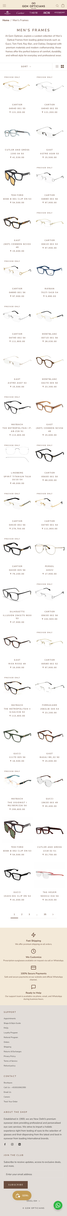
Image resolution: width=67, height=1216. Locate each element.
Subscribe (15, 1184)
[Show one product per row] (57, 66)
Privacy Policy (10, 1056)
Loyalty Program (11, 1032)
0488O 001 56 (17, 292)
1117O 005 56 (17, 757)
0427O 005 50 (49, 383)
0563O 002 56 (49, 615)
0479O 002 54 (17, 338)
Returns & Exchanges (13, 1051)
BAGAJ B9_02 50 (50, 757)
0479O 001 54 (49, 525)
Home (5, 20)
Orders (6, 1042)
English (32, 1201)
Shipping (7, 1047)
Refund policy (9, 1065)
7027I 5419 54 (49, 292)
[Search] (57, 5)
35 (45, 914)
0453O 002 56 (17, 525)
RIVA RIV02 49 (17, 663)
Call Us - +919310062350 (15, 1087)
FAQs (6, 1028)
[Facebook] (5, 1144)
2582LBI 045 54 (49, 709)
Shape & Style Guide (12, 1023)
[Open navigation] (4, 5)
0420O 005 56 (17, 570)
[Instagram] (12, 1144)
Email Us (7, 1092)
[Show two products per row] (62, 66)
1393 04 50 (17, 153)
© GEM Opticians (34, 1208)
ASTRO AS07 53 (17, 383)
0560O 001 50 (49, 476)
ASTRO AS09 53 (49, 153)
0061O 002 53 (49, 244)
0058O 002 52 (49, 663)
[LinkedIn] (19, 1144)
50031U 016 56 (50, 896)
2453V (49, 570)
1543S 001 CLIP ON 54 (17, 896)
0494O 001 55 (17, 108)
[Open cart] (63, 5)
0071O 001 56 (49, 338)
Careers (7, 1097)
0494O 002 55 (49, 108)
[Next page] (53, 914)
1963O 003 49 (49, 802)
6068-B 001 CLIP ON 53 (17, 199)
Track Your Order (10, 1101)
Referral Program (11, 1037)
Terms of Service (10, 1061)
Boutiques (8, 1082)
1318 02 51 (49, 851)
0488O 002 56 (49, 199)
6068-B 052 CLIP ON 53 (17, 851)
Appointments (10, 1018)
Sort (25, 66)
